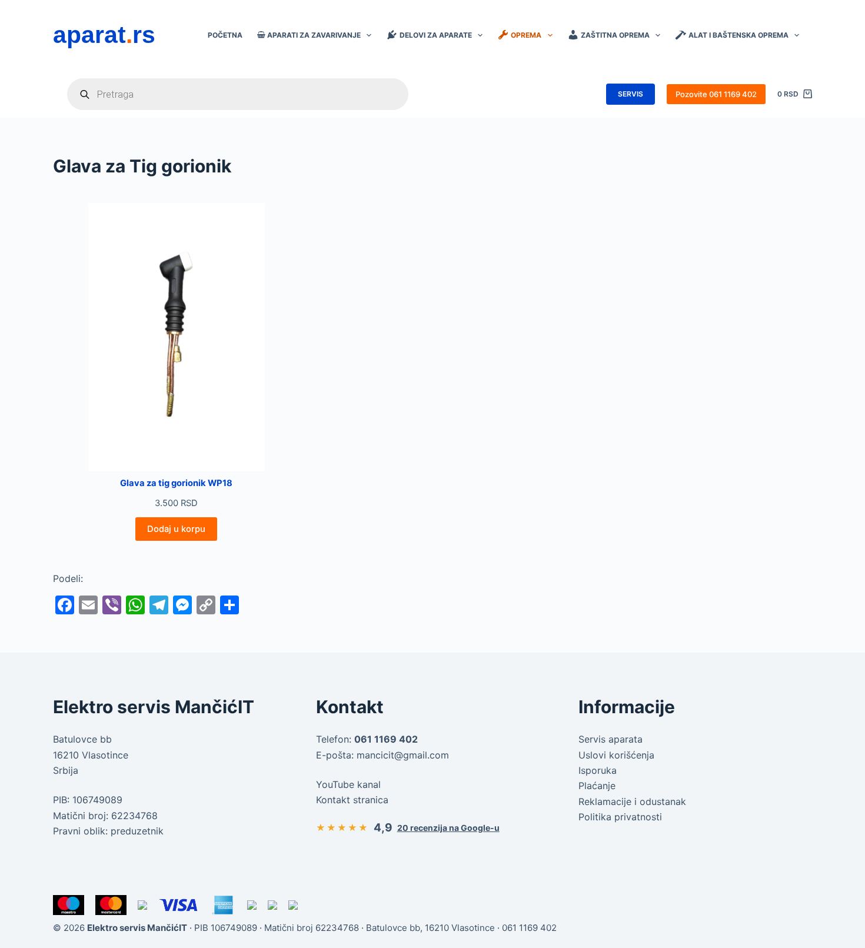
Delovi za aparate (436, 35)
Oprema (526, 35)
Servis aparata (610, 739)
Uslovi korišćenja (616, 755)
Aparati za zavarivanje (314, 35)
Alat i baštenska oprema (738, 35)
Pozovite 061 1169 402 (716, 94)
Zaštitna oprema (615, 35)
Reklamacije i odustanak (632, 801)
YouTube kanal (348, 784)
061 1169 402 (529, 927)
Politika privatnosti (620, 817)
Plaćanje (597, 785)
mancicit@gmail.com (403, 755)
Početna (225, 35)
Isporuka (597, 770)
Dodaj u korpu (176, 529)
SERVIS (630, 93)
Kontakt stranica (352, 800)
